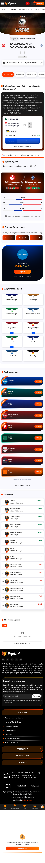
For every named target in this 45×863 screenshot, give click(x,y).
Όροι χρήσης (7, 792)
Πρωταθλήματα (10, 730)
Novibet (10, 392)
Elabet (10, 403)
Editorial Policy (27, 794)
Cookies (26, 844)
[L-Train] (7, 557)
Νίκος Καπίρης (14, 604)
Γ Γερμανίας (13, 9)
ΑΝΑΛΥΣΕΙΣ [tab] (20, 74)
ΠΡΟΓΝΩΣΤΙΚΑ (22, 749)
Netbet (10, 459)
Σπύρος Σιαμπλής (15, 516)
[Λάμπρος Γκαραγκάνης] (7, 589)
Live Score (8, 734)
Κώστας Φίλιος (14, 580)
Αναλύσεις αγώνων (11, 726)
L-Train (12, 556)
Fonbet (10, 425)
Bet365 (10, 437)
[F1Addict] (7, 502)
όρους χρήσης (20, 700)
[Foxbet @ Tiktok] (20, 659)
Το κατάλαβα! (22, 848)
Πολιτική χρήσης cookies (21, 792)
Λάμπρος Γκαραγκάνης (16, 588)
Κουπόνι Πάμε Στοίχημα (13, 722)
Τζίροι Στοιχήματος (11, 742)
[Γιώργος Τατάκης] (7, 510)
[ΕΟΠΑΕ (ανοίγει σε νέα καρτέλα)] (28, 785)
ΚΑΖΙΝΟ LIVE (23, 762)
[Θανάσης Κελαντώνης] (7, 534)
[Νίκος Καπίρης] (7, 605)
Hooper (12, 548)
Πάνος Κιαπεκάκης (15, 524)
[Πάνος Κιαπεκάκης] (7, 526)
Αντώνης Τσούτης (15, 596)
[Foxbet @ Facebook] (3, 659)
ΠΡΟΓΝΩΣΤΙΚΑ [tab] (8, 74)
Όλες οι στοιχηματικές (21, 485)
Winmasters (11, 448)
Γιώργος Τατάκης (15, 508)
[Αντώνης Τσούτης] (7, 597)
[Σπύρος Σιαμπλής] (7, 518)
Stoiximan (11, 380)
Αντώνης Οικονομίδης (16, 564)
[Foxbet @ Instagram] (12, 659)
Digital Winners (27, 800)
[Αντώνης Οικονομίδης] (7, 565)
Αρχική (4, 9)
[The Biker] (7, 542)
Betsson (10, 471)
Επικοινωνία (17, 794)
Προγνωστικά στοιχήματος (14, 718)
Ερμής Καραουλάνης (16, 572)
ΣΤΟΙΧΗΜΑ (22, 712)
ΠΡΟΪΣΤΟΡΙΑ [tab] (31, 74)
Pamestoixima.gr (13, 414)
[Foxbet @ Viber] (16, 659)
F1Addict (12, 500)
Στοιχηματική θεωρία (12, 738)
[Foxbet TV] (28, 3)
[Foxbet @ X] (7, 659)
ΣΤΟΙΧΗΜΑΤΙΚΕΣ (22, 756)
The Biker (12, 540)
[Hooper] (7, 550)
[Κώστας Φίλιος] (7, 581)
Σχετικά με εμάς (35, 792)
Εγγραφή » (22, 272)
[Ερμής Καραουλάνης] (7, 573)
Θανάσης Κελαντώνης (16, 532)
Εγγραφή (38, 381)
